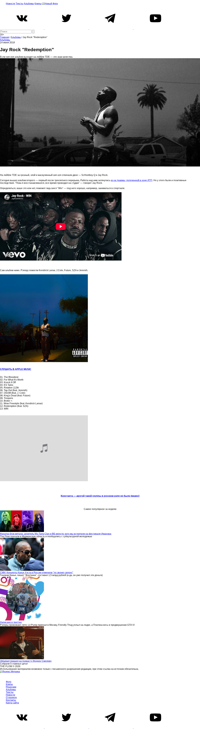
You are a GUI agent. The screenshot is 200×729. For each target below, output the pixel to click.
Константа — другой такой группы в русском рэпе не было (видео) (100, 496)
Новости (10, 3)
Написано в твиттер (11, 622)
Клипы (38, 3)
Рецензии (11, 687)
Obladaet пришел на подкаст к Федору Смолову (26, 661)
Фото (8, 681)
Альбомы (29, 3)
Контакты (11, 700)
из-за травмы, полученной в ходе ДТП (131, 180)
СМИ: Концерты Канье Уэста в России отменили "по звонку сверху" (36, 572)
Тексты (19, 3)
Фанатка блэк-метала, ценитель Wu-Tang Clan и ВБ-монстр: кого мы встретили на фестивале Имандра (55, 534)
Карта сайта (12, 702)
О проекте (11, 697)
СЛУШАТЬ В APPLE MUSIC (15, 369)
